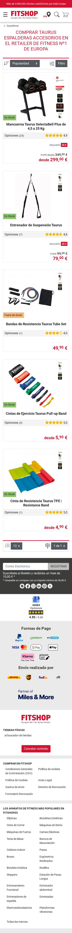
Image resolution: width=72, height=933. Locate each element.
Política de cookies (49, 769)
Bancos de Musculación (47, 841)
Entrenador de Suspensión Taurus (36, 225)
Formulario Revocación (19, 794)
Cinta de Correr (16, 825)
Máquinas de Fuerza (19, 832)
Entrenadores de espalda (16, 899)
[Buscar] (56, 15)
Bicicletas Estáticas (51, 818)
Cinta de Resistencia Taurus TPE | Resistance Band (36, 503)
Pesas (43, 850)
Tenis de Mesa (15, 839)
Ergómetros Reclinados (47, 859)
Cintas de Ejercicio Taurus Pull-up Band (36, 413)
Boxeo (10, 856)
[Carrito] (66, 15)
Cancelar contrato (36, 748)
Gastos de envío (14, 787)
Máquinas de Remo (51, 825)
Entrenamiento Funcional (15, 887)
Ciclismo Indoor (16, 850)
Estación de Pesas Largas (50, 877)
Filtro (61, 63)
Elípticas (12, 818)
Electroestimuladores (19, 907)
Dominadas (46, 896)
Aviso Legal (45, 780)
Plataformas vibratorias (47, 910)
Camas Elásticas (49, 832)
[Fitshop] (24, 14)
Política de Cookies (16, 780)
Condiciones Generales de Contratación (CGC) (18, 771)
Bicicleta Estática (17, 867)
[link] (22, 587)
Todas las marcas (17, 921)
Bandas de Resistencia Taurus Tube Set (36, 324)
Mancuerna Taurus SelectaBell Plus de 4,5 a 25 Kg (36, 126)
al (18, 735)
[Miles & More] (36, 694)
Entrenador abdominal (46, 887)
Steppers (12, 874)
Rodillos (44, 867)
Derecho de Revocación (52, 787)
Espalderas (13, 25)
